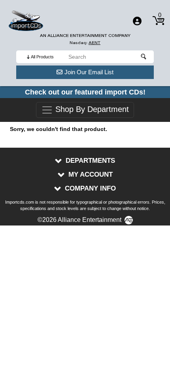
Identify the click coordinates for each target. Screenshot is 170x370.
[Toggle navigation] (137, 21)
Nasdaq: (85, 42)
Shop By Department (91, 109)
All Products (42, 56)
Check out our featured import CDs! (85, 92)
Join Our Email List (88, 72)
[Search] (144, 56)
